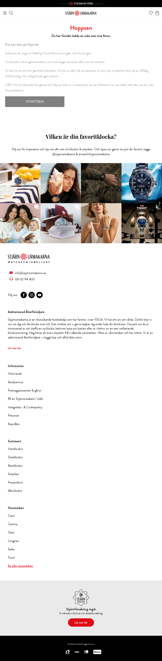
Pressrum (13, 415)
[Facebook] (24, 295)
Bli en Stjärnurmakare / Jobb (25, 399)
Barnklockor (15, 466)
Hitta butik (15, 374)
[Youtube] (39, 295)
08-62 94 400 (25, 279)
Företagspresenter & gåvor (24, 390)
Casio (11, 516)
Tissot (11, 557)
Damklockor (15, 457)
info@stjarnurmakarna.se (30, 273)
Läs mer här (14, 348)
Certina (12, 524)
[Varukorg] (157, 13)
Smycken (13, 474)
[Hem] (81, 12)
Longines (13, 541)
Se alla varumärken (20, 566)
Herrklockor (15, 449)
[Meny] (5, 13)
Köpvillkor (14, 424)
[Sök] (11, 13)
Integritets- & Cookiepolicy (25, 407)
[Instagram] (31, 295)
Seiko (11, 549)
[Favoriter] (151, 13)
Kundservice (15, 382)
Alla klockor (15, 491)
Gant (11, 532)
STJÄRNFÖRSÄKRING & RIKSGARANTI (83, 4)
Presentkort (15, 482)
